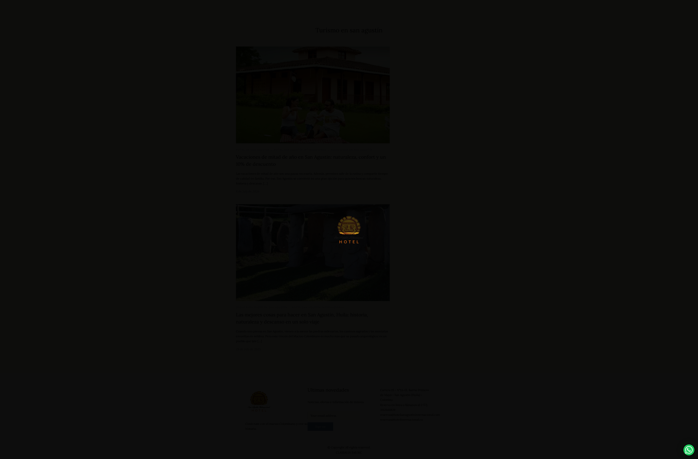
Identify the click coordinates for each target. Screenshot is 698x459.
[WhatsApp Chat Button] (688, 449)
